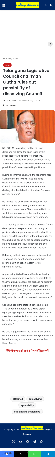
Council (18, 398)
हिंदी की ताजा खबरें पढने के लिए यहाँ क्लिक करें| (27, 350)
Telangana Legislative (28, 411)
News (15, 58)
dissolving (36, 398)
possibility (28, 405)
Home (8, 58)
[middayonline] (27, 5)
